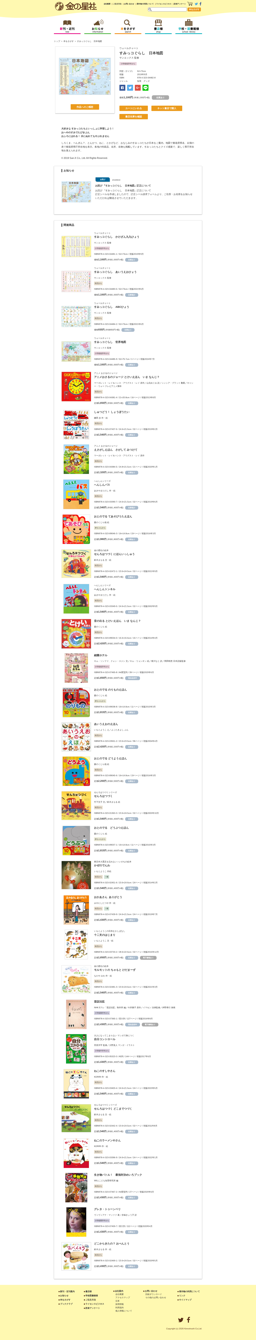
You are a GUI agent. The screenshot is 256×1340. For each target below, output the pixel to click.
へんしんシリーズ (102, 481)
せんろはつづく (103, 796)
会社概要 (107, 4)
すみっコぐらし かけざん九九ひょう (116, 236)
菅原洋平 (98, 1045)
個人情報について (123, 1311)
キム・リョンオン (138, 661)
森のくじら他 (100, 522)
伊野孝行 (166, 1007)
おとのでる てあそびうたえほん (113, 516)
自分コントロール (104, 1039)
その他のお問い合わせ (155, 1297)
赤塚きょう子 (128, 1215)
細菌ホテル (100, 655)
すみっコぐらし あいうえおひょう (115, 271)
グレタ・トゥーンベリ (107, 1209)
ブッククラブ (66, 1304)
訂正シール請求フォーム (144, 194)
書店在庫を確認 (133, 116)
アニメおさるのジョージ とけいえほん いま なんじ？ (127, 376)
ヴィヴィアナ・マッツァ (105, 1215)
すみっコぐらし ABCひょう (111, 306)
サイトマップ (185, 1300)
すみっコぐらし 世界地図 (110, 342)
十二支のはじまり (104, 934)
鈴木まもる (99, 560)
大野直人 (113, 1045)
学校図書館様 (91, 1295)
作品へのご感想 (85, 107)
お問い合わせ (129, 4)
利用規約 (119, 1307)
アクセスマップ (122, 1297)
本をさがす (194, 9)
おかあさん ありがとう (108, 897)
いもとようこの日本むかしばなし (109, 931)
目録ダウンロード (153, 1294)
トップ (57, 41)
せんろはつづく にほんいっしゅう (114, 554)
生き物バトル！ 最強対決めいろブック (118, 1174)
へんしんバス (102, 484)
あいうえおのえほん (106, 724)
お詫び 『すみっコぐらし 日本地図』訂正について (123, 185)
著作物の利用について (145, 4)
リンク (182, 1295)
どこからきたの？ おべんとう (111, 1243)
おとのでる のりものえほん (110, 689)
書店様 (88, 1291)
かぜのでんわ (102, 865)
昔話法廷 (99, 1001)
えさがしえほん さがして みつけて (115, 449)
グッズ (146, 81)
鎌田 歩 (97, 418)
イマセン (147, 1007)
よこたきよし (117, 730)
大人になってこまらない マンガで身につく (114, 1035)
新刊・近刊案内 (67, 1291)
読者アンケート (180, 4)
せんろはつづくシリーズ (105, 792)
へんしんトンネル (104, 589)
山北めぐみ (152, 383)
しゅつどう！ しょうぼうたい (111, 411)
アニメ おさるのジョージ (105, 373)
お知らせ (64, 1295)
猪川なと (155, 661)
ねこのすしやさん (104, 1070)
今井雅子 (132, 1007)
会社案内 (119, 1291)
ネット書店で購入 (166, 108)
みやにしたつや (101, 903)
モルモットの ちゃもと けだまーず (115, 969)
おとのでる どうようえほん (110, 758)
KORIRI (97, 1077)
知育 (139, 81)
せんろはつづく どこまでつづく (113, 1108)
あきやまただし (101, 490)
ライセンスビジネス (163, 4)
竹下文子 (98, 802)
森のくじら (99, 626)
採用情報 (119, 1304)
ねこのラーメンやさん (107, 1140)
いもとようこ (100, 730)
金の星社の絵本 (101, 550)
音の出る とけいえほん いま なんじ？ (117, 620)
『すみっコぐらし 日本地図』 (120, 190)
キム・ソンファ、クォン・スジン (109, 661)
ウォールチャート (128, 48)
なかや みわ (99, 976)
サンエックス (126, 57)
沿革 (117, 1301)
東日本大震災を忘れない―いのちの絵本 (112, 861)
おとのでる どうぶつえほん (111, 827)
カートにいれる (133, 108)
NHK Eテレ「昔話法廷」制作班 (108, 1007)
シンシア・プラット (171, 383)
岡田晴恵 (168, 661)
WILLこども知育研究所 (105, 1180)
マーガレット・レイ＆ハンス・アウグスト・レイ (117, 383)
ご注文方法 (117, 4)
